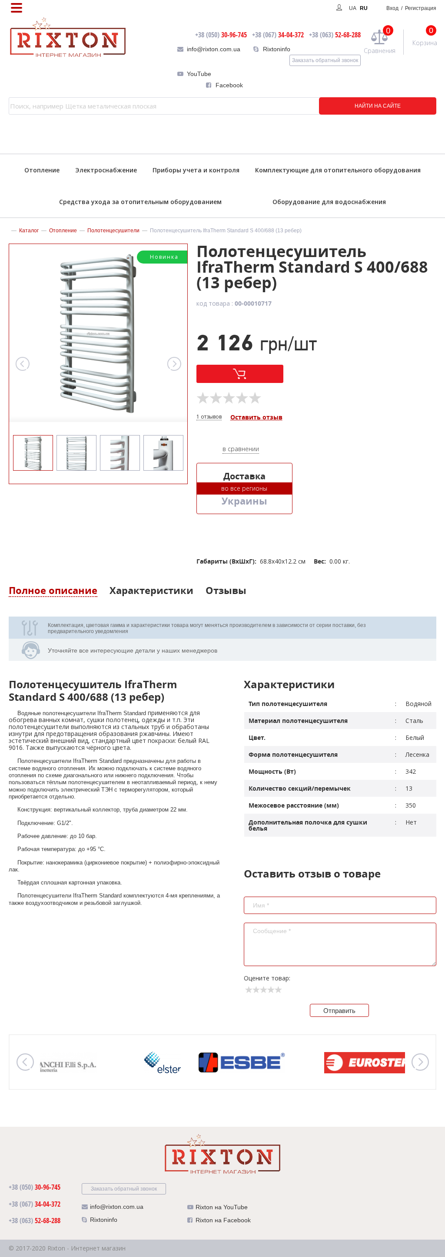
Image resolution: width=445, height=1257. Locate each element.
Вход (411, 8)
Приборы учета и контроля (196, 170)
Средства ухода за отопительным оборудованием (140, 202)
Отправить (339, 1010)
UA (352, 8)
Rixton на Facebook (223, 1220)
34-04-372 (278, 35)
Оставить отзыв (256, 417)
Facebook (229, 85)
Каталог (29, 231)
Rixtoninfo (276, 49)
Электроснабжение (106, 170)
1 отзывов (209, 417)
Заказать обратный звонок (325, 60)
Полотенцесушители (113, 231)
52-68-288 (335, 35)
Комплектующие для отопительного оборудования (338, 170)
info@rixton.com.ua (213, 49)
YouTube (199, 73)
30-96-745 (221, 35)
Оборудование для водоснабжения (329, 202)
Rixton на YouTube (222, 1207)
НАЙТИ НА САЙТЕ (378, 106)
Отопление (42, 170)
